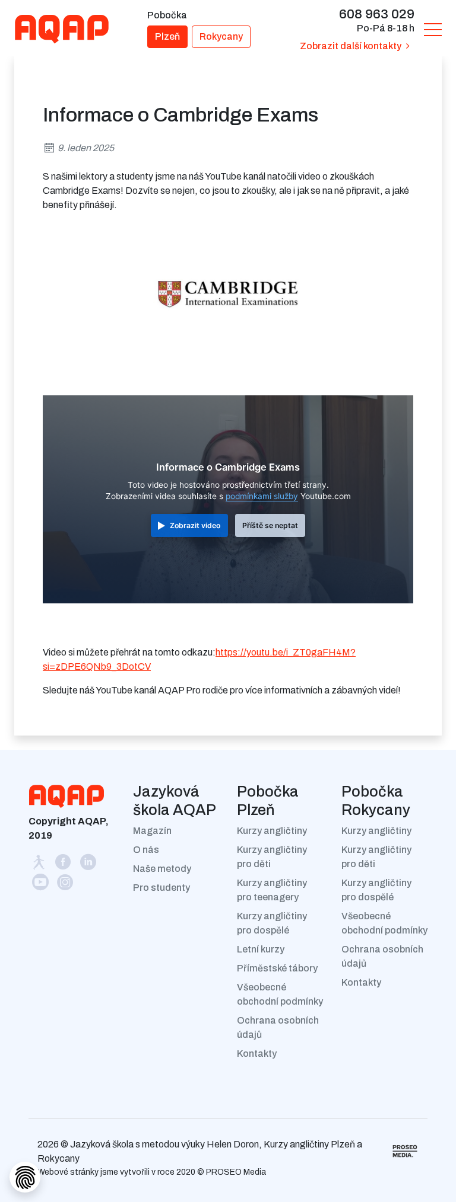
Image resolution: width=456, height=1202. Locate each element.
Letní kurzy (260, 949)
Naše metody (162, 869)
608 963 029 (376, 14)
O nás (146, 850)
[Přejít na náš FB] (64, 864)
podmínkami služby (262, 496)
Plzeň (167, 36)
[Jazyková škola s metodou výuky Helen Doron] (69, 29)
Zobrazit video (195, 525)
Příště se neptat (270, 525)
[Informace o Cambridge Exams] (228, 294)
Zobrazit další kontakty (350, 46)
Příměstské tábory (277, 968)
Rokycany (221, 36)
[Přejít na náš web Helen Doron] (40, 864)
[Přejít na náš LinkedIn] (88, 864)
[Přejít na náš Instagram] (65, 885)
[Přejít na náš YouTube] (40, 885)
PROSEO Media (236, 1172)
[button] (433, 29)
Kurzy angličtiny (272, 831)
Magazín (152, 831)
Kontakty (257, 1053)
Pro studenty (161, 888)
